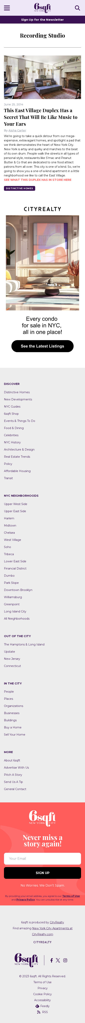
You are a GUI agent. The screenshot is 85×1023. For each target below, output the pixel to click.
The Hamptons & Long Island (24, 644)
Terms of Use (71, 896)
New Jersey (12, 659)
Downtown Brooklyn (18, 590)
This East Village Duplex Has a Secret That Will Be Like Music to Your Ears (40, 117)
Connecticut (12, 666)
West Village (12, 540)
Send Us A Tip (13, 782)
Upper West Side (15, 504)
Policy (8, 464)
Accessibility (42, 1000)
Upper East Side (15, 511)
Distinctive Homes (19, 188)
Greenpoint (12, 604)
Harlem (9, 518)
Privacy (43, 988)
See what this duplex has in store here (37, 180)
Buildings (10, 720)
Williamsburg (13, 597)
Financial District (15, 568)
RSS (45, 1012)
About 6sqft (12, 760)
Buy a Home (13, 727)
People (9, 691)
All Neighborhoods (16, 618)
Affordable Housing (17, 471)
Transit (8, 478)
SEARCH (78, 8)
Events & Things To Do (19, 421)
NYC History (12, 442)
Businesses (11, 713)
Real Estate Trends (17, 456)
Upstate (9, 651)
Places (8, 699)
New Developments (18, 399)
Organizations (13, 706)
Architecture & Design (19, 449)
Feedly (45, 1006)
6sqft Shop (11, 414)
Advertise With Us (16, 767)
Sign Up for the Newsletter (42, 19)
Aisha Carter (17, 130)
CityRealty (57, 922)
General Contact (15, 789)
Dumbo (9, 575)
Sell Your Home (14, 734)
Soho (7, 547)
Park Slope (11, 583)
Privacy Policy (25, 899)
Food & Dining (14, 428)
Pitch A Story (13, 775)
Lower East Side (15, 561)
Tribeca (9, 554)
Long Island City (15, 611)
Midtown (10, 525)
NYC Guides (12, 406)
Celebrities (11, 435)
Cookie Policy (42, 994)
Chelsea (9, 532)
